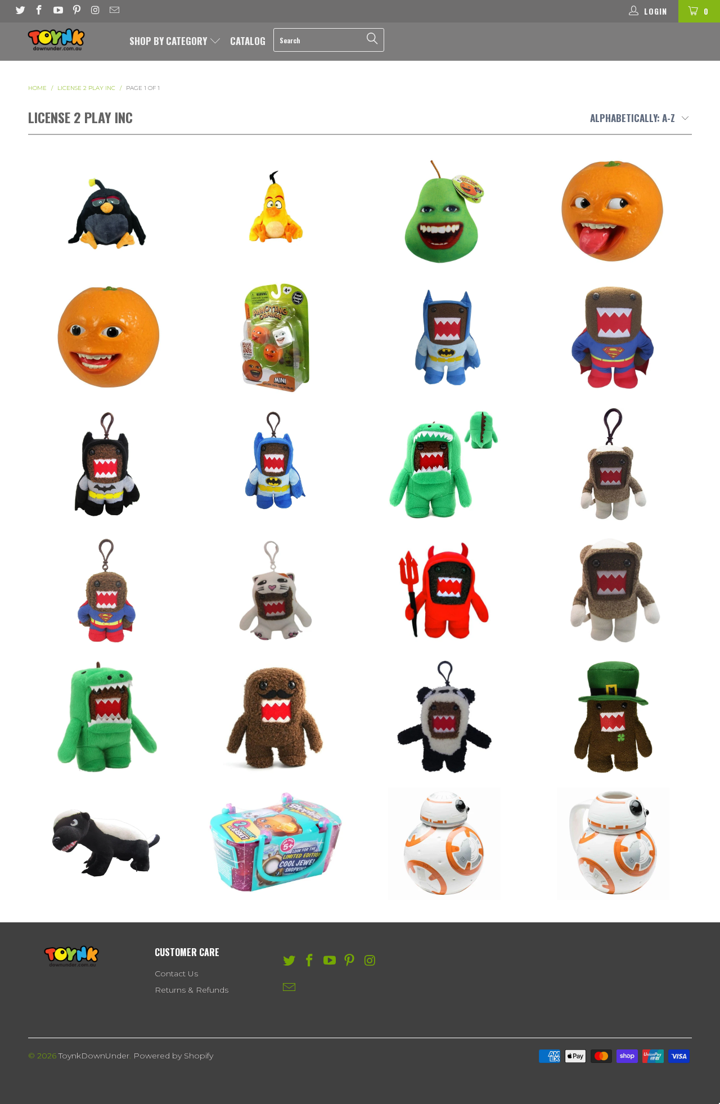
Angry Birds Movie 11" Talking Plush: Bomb (107, 211)
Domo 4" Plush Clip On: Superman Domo (107, 590)
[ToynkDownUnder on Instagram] (95, 11)
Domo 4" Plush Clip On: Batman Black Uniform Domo (107, 464)
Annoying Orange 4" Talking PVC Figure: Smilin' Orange (107, 337)
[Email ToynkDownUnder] (114, 11)
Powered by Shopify (173, 1056)
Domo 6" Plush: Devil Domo (444, 590)
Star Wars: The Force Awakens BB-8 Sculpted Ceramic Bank (444, 843)
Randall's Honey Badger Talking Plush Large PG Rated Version (107, 843)
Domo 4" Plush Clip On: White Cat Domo (275, 590)
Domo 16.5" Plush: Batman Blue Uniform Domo (444, 337)
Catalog (248, 41)
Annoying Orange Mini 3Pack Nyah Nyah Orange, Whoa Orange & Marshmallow (275, 337)
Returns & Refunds (191, 990)
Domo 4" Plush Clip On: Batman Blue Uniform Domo (275, 464)
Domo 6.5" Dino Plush (107, 717)
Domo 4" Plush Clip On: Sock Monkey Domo (613, 464)
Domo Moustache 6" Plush (275, 717)
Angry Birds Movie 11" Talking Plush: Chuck (275, 211)
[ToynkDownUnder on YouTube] (57, 11)
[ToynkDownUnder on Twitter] (19, 11)
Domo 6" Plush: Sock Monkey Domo (613, 590)
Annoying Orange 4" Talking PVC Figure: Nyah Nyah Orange (613, 211)
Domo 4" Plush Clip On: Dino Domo (444, 464)
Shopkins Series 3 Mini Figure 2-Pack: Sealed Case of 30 (275, 843)
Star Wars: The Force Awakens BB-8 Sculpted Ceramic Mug (613, 843)
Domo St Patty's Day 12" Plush (613, 717)
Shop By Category (169, 41)
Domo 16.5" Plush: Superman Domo (613, 337)
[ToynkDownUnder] (63, 39)
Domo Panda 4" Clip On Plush (444, 717)
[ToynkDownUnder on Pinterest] (76, 11)
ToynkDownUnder (93, 1056)
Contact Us (176, 973)
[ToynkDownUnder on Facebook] (38, 11)
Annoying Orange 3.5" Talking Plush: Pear (444, 211)
